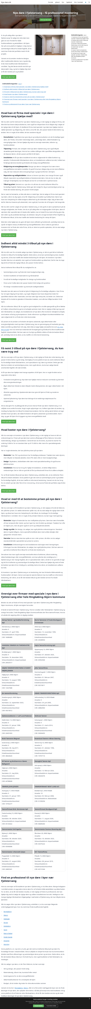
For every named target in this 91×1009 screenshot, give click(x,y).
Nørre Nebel (8, 933)
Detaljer (60, 1002)
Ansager (6, 941)
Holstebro (7, 926)
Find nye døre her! (45, 20)
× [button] (89, 998)
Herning (6, 944)
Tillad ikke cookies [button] (51, 1005)
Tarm (5, 930)
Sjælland (69, 2)
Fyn (63, 2)
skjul (20, 84)
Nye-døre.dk (6, 2)
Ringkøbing (8, 912)
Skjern (6, 915)
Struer (6, 923)
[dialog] (45, 1003)
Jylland (57, 2)
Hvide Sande (8, 937)
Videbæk (7, 919)
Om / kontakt (78, 2)
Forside (50, 2)
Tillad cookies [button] (38, 1005)
